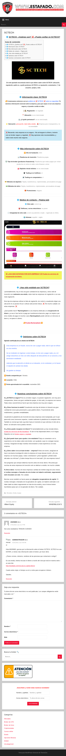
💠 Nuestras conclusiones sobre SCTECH (18, 58)
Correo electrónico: (22, 698)
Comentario (8, 598)
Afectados (9, 493)
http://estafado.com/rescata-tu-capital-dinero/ (20, 566)
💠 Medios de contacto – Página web (16, 51)
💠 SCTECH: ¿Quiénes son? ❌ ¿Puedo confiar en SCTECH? (24, 44)
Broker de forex (9, 725)
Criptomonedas (9, 728)
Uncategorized (8, 744)
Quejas (19, 493)
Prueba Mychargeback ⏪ (33, 323)
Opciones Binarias (10, 738)
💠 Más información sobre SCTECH (16, 49)
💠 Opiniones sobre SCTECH (14, 55)
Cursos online (8, 731)
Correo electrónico (11, 632)
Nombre (7, 626)
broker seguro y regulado (23, 434)
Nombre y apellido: (22, 693)
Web (5, 637)
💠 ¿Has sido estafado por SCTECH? (17, 53)
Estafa (14, 493)
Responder (7, 533)
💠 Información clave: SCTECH (15, 46)
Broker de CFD (9, 722)
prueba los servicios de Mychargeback (16, 431)
